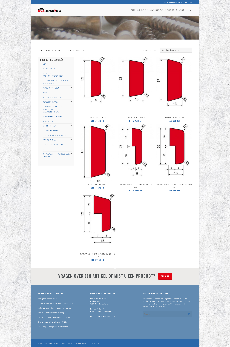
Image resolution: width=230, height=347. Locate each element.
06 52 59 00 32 (159, 306)
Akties (46, 64)
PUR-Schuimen (49, 140)
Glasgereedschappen (52, 116)
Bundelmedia (66, 343)
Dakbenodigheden (51, 88)
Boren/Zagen (49, 68)
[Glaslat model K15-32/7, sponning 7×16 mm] (97, 223)
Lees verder (97, 120)
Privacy (96, 343)
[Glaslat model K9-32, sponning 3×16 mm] (136, 153)
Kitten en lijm (50, 126)
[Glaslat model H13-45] (97, 153)
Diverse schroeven (52, 97)
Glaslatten (50, 50)
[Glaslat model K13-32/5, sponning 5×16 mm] (174, 153)
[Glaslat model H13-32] (136, 86)
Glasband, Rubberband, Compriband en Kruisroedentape (54, 109)
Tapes (45, 149)
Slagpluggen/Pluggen (53, 144)
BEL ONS (165, 276)
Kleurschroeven (50, 130)
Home (40, 50)
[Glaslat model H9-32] (97, 86)
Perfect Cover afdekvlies (55, 135)
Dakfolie (47, 92)
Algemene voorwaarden (83, 343)
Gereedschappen (50, 102)
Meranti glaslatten (65, 50)
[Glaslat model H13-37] (174, 86)
